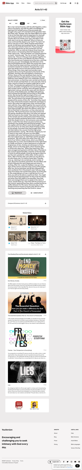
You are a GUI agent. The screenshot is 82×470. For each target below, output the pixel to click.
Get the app (63, 3)
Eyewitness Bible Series (37, 244)
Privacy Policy (15, 460)
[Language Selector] (70, 3)
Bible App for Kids (34, 409)
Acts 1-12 (15, 243)
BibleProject (14, 229)
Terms (21, 460)
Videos (29, 3)
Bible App (19, 409)
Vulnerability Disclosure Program (10, 462)
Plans (23, 3)
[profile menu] (76, 3)
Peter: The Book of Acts (38, 243)
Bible (17, 3)
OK (77, 465)
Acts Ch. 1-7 (36, 227)
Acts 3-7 (15, 227)
